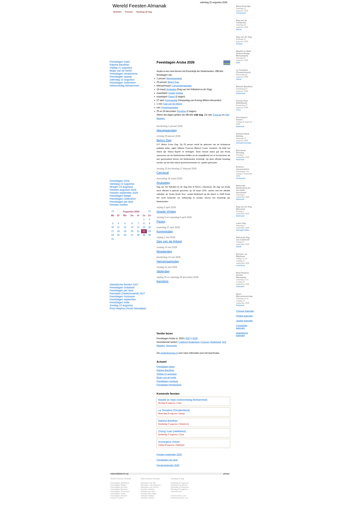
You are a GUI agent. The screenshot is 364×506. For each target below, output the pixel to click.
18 (118, 231)
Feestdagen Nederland (119, 483)
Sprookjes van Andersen (151, 485)
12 (125, 227)
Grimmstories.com (178, 496)
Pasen (171, 96)
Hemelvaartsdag (169, 107)
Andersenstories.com (179, 498)
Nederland (215, 342)
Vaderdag (163, 271)
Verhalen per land (148, 491)
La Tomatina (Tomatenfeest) (174, 412)
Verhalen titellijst (147, 496)
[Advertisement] (170, 36)
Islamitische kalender (242, 334)
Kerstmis (181, 111)
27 (132, 235)
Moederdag (164, 251)
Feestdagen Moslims (119, 489)
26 (125, 235)
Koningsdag (171, 100)
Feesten (129, 12)
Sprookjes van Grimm (150, 487)
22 (144, 231)
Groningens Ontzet (171, 443)
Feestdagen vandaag (167, 381)
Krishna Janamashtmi (244, 172)
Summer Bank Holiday (243, 138)
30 (149, 235)
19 (125, 231)
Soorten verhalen (148, 489)
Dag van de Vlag (244, 40)
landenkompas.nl (169, 353)
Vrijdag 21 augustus (121, 67)
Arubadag (171, 89)
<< (112, 211)
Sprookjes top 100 (148, 483)
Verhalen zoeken (147, 498)
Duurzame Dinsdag (242, 154)
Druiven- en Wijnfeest (242, 259)
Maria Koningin (243, 9)
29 (144, 235)
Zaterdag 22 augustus (122, 79)
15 (144, 227)
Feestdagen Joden (118, 494)
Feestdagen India (119, 302)
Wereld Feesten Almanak (120, 479)
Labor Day (242, 226)
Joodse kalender (244, 321)
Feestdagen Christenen (120, 491)
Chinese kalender (245, 311)
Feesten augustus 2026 (123, 189)
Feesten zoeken (119, 204)
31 (112, 239)
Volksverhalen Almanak (150, 479)
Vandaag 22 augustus (122, 183)
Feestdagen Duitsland (122, 287)
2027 (188, 338)
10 (112, 227)
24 (112, 235)
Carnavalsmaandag (182, 85)
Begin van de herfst (121, 70)
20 (132, 231)
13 (132, 227)
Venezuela (171, 345)
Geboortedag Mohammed (124, 85)
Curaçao (217, 115)
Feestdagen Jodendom (123, 82)
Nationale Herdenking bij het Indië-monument (243, 192)
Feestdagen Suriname (122, 296)
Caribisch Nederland (188, 342)
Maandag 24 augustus (180, 487)
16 (149, 227)
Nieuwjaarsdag (174, 78)
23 (149, 231)
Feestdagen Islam (120, 61)
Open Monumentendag (244, 299)
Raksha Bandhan (119, 64)
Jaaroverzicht (176, 491)
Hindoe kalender (244, 316)
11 (118, 227)
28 (138, 235)
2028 (194, 338)
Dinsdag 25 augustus (179, 489)
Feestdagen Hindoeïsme (123, 73)
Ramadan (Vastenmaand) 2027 (127, 293)
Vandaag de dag (144, 12)
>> (149, 211)
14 (138, 227)
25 (118, 235)
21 (138, 231)
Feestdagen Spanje (121, 76)
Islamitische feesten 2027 (124, 284)
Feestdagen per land (121, 201)
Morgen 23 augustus (121, 186)
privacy (226, 474)
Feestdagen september (123, 299)
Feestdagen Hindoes (118, 496)
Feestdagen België (120, 195)
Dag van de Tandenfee (242, 24)
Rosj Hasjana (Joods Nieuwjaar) (128, 308)
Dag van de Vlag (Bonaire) (244, 211)
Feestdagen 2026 (120, 180)
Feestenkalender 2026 (168, 465)
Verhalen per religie (148, 494)
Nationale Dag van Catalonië (243, 241)
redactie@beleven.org (119, 474)
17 (112, 231)
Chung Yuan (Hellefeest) (172, 433)
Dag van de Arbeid (172, 104)
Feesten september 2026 (124, 192)
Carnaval (163, 172)
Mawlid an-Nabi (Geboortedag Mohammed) (182, 401)
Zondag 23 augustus (121, 305)
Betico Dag (173, 82)
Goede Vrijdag (175, 93)
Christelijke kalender (241, 326)
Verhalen (117, 12)
